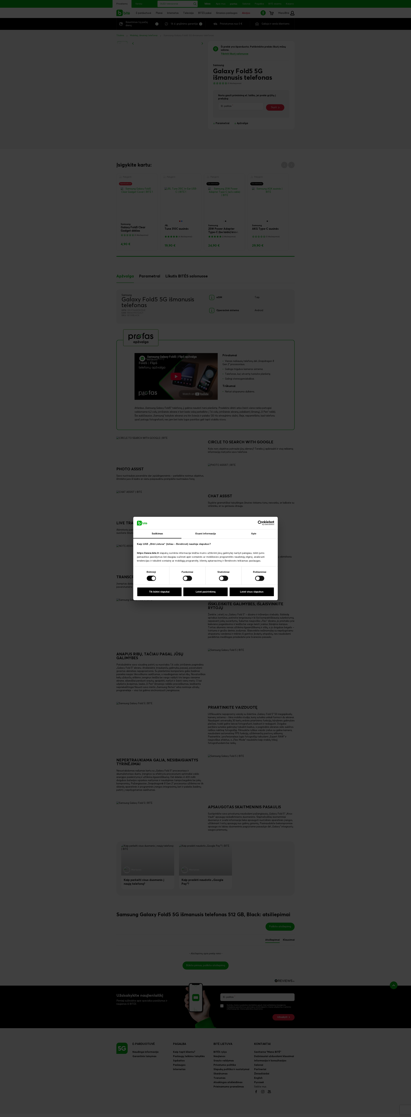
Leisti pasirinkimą (205, 591)
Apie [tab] (253, 533)
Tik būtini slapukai (159, 591)
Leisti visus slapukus (251, 591)
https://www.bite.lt (148, 553)
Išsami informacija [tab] (205, 533)
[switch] (187, 578)
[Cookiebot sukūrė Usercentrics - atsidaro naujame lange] (260, 523)
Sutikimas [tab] (157, 533)
